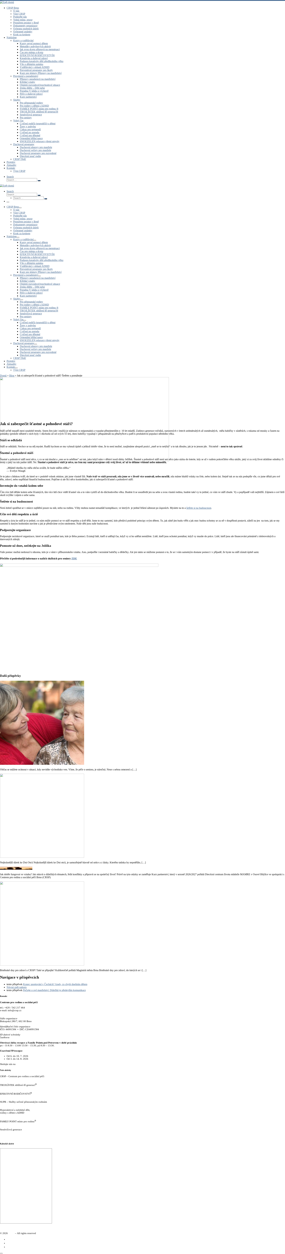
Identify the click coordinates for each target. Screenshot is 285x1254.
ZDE (74, 558)
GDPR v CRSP (7, 1137)
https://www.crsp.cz (10, 1079)
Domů (3, 375)
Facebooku (22, 1064)
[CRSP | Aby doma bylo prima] (7, 2)
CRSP (11, 1233)
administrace (278, 1228)
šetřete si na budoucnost (198, 508)
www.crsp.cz (6, 1013)
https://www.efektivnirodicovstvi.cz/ (18, 1096)
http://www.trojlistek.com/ (13, 1088)
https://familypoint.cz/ (11, 1124)
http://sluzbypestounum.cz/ (14, 1104)
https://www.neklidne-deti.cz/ (15, 1115)
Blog (11, 375)
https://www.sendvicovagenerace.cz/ (18, 1132)
